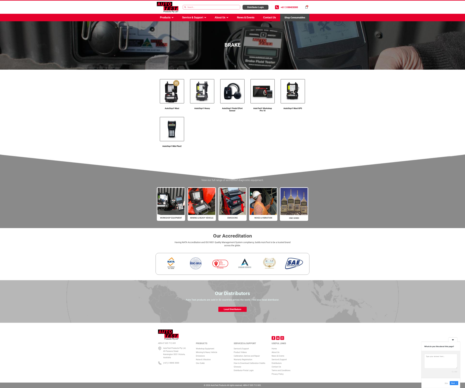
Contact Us (269, 17)
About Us (220, 17)
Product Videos (240, 352)
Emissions (232, 218)
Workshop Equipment (205, 349)
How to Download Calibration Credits (249, 363)
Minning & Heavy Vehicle (206, 352)
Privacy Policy (278, 374)
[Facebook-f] (273, 338)
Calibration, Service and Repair (247, 356)
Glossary (237, 367)
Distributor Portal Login (244, 370)
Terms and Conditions (281, 370)
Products (165, 17)
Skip (446, 383)
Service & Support (192, 17)
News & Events (245, 17)
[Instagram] (282, 338)
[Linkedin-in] (278, 338)
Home (274, 349)
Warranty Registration (243, 359)
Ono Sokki (294, 218)
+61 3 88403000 (289, 7)
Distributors (277, 363)
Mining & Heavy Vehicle (201, 218)
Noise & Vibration (263, 218)
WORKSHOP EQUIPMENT (171, 218)
